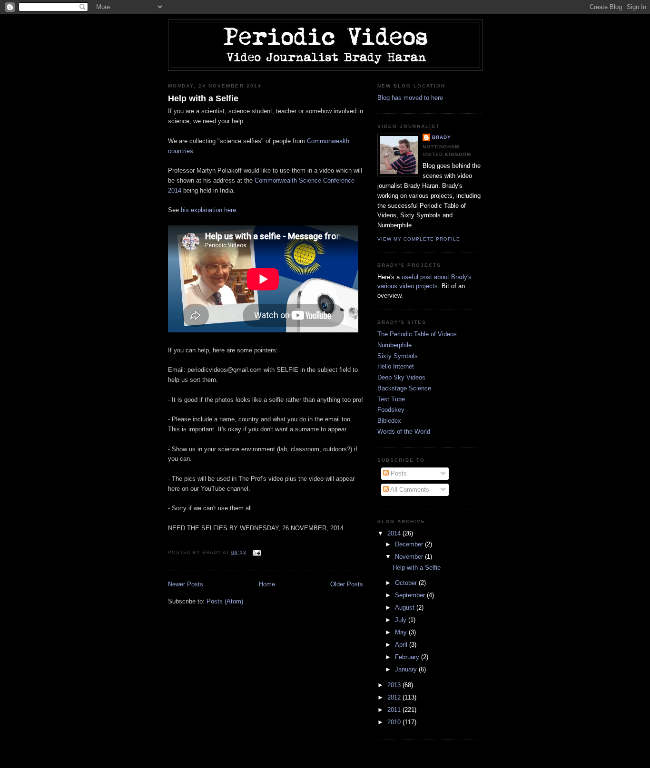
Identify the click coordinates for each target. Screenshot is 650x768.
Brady (441, 137)
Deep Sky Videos (401, 377)
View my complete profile (418, 239)
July (401, 619)
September (411, 595)
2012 (395, 697)
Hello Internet (395, 366)
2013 (395, 685)
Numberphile (394, 345)
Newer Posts (185, 584)
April (402, 644)
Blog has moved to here (410, 97)
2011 (395, 709)
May (402, 632)
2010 (395, 722)
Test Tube (391, 399)
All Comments (409, 489)
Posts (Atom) (225, 601)
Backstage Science (404, 388)
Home (267, 584)
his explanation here (208, 210)
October (407, 582)
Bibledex (389, 420)
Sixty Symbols (397, 356)
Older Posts (346, 584)
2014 (395, 533)
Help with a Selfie (203, 98)
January (407, 669)
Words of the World (403, 431)
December (410, 544)
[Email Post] (255, 552)
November (410, 556)
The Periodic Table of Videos (417, 334)
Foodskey (390, 409)
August (405, 607)
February (408, 657)
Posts (398, 473)
